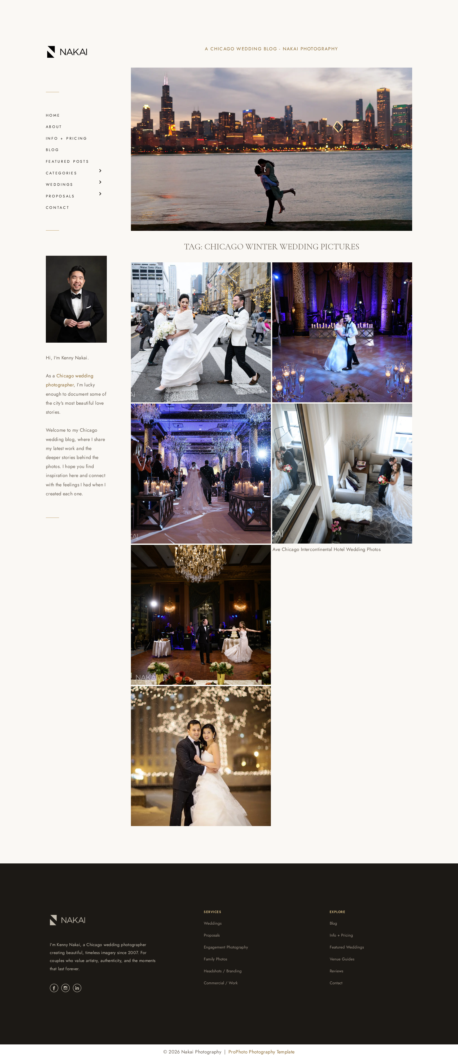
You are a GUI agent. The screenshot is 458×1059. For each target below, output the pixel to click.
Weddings (213, 923)
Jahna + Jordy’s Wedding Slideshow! (338, 468)
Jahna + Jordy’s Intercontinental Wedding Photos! (193, 610)
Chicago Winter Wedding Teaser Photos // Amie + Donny (191, 468)
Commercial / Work (221, 983)
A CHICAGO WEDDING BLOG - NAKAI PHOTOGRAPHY (271, 49)
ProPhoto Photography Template (261, 1051)
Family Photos (215, 959)
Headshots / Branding (223, 971)
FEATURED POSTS (67, 161)
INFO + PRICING (66, 138)
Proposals (212, 935)
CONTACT (57, 207)
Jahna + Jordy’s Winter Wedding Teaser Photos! (332, 610)
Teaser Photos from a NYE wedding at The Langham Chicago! (200, 751)
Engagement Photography (226, 947)
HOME (53, 115)
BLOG (52, 149)
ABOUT (54, 126)
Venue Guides (342, 959)
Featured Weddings (347, 947)
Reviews (336, 971)
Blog (333, 923)
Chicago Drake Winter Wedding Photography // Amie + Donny (190, 327)
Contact (336, 983)
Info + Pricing (341, 935)
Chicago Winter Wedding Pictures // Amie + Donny (339, 327)
